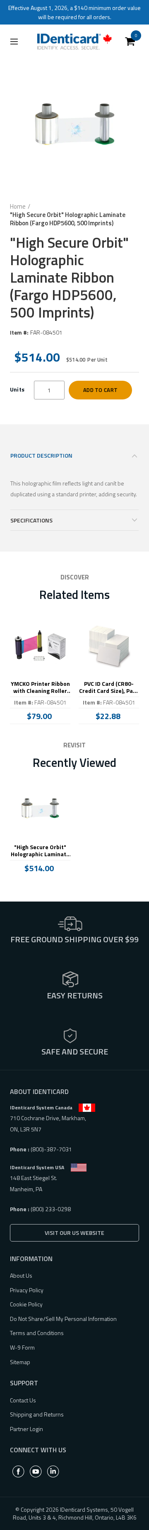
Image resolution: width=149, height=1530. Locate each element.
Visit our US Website (74, 1232)
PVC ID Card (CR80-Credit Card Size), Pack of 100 (109, 687)
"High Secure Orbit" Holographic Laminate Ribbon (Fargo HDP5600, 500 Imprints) (40, 851)
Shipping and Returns (37, 1414)
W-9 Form (22, 1347)
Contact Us (23, 1400)
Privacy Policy (26, 1290)
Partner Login (26, 1428)
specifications (31, 520)
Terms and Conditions (37, 1332)
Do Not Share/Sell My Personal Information (63, 1318)
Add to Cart (100, 390)
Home (18, 206)
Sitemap (20, 1362)
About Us (21, 1275)
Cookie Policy (26, 1304)
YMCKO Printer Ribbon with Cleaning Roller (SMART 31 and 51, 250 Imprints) (40, 687)
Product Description (41, 455)
